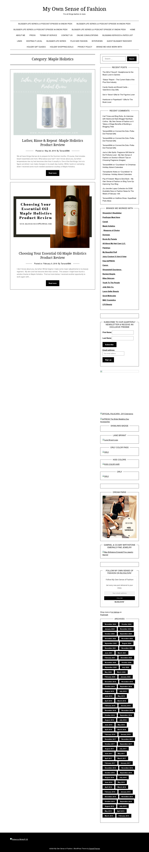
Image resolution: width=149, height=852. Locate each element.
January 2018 (126, 734)
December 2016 (110, 768)
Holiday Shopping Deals (61, 47)
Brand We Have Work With (109, 47)
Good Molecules (109, 295)
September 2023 (126, 634)
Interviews (97, 41)
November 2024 (110, 624)
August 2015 (109, 806)
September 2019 (126, 686)
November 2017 (127, 739)
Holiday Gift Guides (36, 47)
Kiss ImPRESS (109, 261)
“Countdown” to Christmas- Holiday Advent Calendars (119, 165)
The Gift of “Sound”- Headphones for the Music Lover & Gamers (118, 73)
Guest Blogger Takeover (119, 41)
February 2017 (110, 763)
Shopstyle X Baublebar (112, 213)
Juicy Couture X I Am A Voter (115, 256)
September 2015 (126, 801)
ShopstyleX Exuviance (112, 269)
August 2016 (109, 777)
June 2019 (108, 696)
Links (19, 41)
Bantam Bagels (109, 274)
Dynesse (106, 234)
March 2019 (121, 701)
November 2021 (127, 648)
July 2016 (123, 777)
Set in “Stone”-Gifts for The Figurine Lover (119, 94)
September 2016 (126, 773)
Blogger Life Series (56, 41)
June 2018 (108, 725)
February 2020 (110, 677)
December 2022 (110, 638)
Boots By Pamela (110, 239)
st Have (117, 217)
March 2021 (122, 653)
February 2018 (110, 734)
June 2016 (108, 782)
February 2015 (124, 816)
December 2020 (126, 658)
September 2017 (126, 744)
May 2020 (108, 672)
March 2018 (121, 729)
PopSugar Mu (108, 217)
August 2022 (126, 643)
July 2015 (123, 806)
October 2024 (126, 624)
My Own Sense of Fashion (74, 8)
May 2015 (108, 811)
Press (32, 35)
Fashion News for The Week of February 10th (118, 192)
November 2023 (125, 629)
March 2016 (121, 787)
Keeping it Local (34, 41)
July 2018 (123, 720)
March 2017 (121, 758)
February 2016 (110, 792)
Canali (105, 221)
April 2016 (108, 787)
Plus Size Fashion (78, 41)
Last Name (107, 338)
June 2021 (108, 653)
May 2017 (121, 753)
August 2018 (109, 720)
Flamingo (106, 248)
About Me (20, 35)
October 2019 (110, 686)
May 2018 (121, 725)
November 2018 (127, 710)
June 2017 (108, 753)
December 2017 (110, 739)
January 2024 (110, 629)
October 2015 (110, 801)
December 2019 (110, 682)
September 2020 (111, 667)
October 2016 (110, 773)
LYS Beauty (107, 304)
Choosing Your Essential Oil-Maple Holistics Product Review (52, 255)
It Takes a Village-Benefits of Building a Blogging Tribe (118, 124)
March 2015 (109, 816)
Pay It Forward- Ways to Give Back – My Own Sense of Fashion (118, 180)
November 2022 (127, 638)
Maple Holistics (109, 226)
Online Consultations (87, 35)
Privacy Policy (85, 47)
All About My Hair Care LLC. (114, 243)
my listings (115, 612)
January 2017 (126, 763)
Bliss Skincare (108, 278)
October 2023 (110, 634)
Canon (106, 265)
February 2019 (110, 705)
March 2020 (121, 672)
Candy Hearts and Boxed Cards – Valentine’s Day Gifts (116, 88)
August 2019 (109, 691)
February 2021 (110, 658)
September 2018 (126, 715)
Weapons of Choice (111, 230)
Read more (53, 173)
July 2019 (123, 691)
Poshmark (104, 614)
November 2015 (127, 796)
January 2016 (126, 792)
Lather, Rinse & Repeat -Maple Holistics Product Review (52, 142)
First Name (107, 332)
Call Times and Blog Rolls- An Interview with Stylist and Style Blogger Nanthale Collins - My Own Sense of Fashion (118, 119)
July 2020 (125, 667)
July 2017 (123, 749)
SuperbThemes (94, 848)
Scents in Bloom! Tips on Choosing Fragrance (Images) (117, 158)
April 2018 (108, 729)
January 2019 (126, 705)
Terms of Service (48, 35)
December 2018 (110, 710)
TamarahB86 (107, 131)
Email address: (109, 350)
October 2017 (110, 744)
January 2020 (126, 677)
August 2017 (109, 749)
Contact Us (67, 35)
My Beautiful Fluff (110, 252)
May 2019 (121, 696)
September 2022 (111, 643)
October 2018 (110, 715)
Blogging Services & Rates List (117, 35)
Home (132, 29)
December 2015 (110, 796)
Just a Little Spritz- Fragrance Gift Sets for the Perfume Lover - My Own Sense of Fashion (118, 155)
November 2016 (127, 768)
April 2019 (108, 701)
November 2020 (110, 662)
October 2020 (126, 662)
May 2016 (121, 782)
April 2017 (108, 758)
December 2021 (110, 648)
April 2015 (120, 811)
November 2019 (127, 682)
